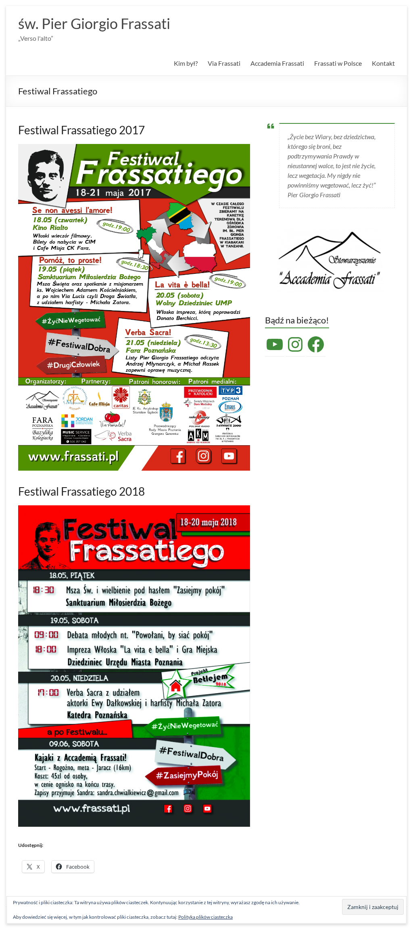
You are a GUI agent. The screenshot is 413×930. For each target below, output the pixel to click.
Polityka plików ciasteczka (205, 917)
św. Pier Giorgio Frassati (94, 23)
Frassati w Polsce (338, 63)
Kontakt (383, 63)
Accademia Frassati (277, 63)
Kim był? (186, 63)
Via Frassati (224, 63)
